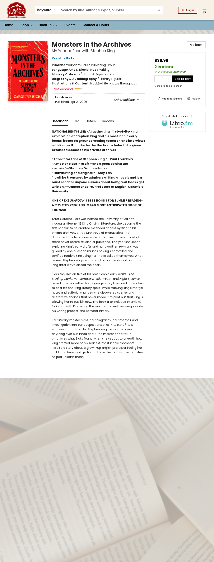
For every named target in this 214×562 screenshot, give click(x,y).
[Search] (159, 10)
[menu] (107, 25)
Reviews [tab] (108, 121)
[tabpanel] (98, 249)
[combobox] (47, 10)
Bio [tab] (77, 121)
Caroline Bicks (63, 58)
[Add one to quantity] (168, 79)
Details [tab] (91, 121)
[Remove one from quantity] (157, 79)
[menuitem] (8, 25)
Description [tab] (60, 121)
